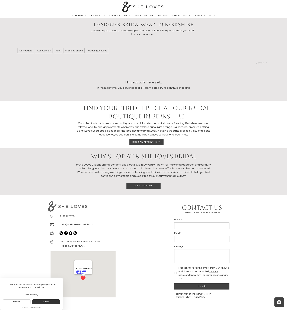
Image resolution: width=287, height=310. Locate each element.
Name (178, 220)
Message (179, 246)
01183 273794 (67, 216)
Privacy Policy (198, 297)
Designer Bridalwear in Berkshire (143, 25)
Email (177, 233)
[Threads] (75, 233)
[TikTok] (66, 233)
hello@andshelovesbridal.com (76, 224)
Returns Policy (203, 294)
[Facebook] (70, 233)
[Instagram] (61, 233)
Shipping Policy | (184, 297)
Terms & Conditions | (186, 294)
